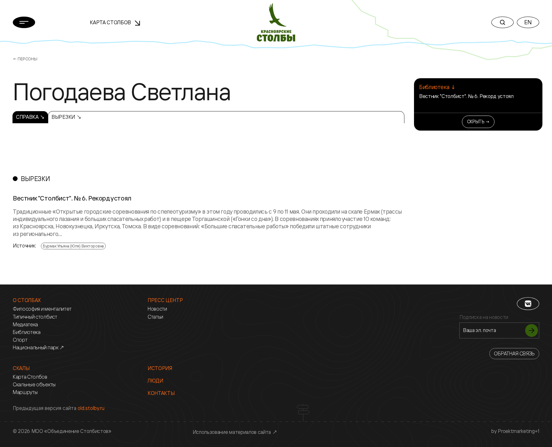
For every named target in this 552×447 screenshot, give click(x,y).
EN (528, 22)
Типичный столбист (35, 317)
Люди (155, 381)
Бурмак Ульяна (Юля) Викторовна (73, 245)
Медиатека (25, 325)
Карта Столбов (111, 22)
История (160, 368)
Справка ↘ (30, 117)
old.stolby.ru (91, 408)
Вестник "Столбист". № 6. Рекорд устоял (466, 96)
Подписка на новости (483, 317)
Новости (157, 309)
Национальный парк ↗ (38, 348)
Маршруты (25, 392)
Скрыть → (478, 121)
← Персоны (25, 58)
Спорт (20, 340)
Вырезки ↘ (66, 117)
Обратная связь (514, 353)
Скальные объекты (34, 385)
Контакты (161, 393)
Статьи (155, 317)
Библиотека (27, 332)
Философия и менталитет (42, 309)
